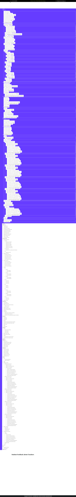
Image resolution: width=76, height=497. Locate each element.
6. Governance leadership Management (12, 386)
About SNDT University (7, 228)
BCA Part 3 (7, 287)
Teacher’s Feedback (6, 350)
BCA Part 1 (7, 285)
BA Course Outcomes (7, 261)
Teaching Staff (5, 302)
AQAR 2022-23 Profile (8, 377)
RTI (3, 446)
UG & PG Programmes (6, 239)
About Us (4, 224)
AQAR (4, 361)
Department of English (8, 244)
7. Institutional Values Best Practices (11, 400)
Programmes (5, 238)
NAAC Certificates (6, 426)
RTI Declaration (6, 448)
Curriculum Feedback (6, 353)
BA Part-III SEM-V (9, 277)
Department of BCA (8, 252)
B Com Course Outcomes (8, 262)
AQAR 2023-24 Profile (8, 390)
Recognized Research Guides (7, 342)
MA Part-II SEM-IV (9, 295)
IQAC (4, 358)
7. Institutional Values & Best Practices (10, 441)
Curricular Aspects (9, 368)
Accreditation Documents (7, 431)
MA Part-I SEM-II (9, 292)
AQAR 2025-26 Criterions (9, 417)
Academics (4, 301)
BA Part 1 (7, 269)
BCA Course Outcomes (8, 263)
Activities (4, 327)
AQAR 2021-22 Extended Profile (10, 366)
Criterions (6, 433)
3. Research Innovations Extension (11, 383)
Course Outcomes (6, 260)
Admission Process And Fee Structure (8, 304)
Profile (5, 432)
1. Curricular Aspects (9, 393)
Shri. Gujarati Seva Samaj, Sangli (8, 229)
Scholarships (5, 318)
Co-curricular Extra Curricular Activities (8, 336)
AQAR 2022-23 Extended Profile (10, 378)
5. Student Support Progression (11, 385)
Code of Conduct (6, 236)
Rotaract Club (5, 324)
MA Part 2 (7, 293)
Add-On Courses (6, 300)
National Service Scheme (7, 334)
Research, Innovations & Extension (11, 370)
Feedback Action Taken (7, 354)
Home (4, 223)
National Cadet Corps (6, 333)
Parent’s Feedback (6, 351)
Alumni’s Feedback (6, 352)
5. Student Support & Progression (10, 439)
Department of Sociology (9, 246)
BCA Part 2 (7, 286)
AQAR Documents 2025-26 (8, 414)
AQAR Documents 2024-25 (8, 401)
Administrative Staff (6, 303)
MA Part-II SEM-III (9, 294)
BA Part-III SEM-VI (9, 278)
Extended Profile (7, 442)
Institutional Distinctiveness (7, 309)
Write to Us (4, 449)
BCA (5, 284)
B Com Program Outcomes (8, 255)
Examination (5, 319)
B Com (5, 279)
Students (4, 316)
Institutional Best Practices (7, 308)
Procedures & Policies (6, 237)
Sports (4, 328)
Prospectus (5, 317)
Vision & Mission (6, 227)
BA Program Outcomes (8, 254)
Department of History (8, 245)
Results (5, 320)
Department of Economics (9, 247)
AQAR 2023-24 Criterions (9, 392)
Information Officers (6, 447)
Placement (5, 310)
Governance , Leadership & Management (12, 374)
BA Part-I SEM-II (9, 271)
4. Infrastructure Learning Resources (11, 384)
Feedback (4, 347)
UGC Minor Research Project (7, 343)
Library (4, 338)
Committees (5, 311)
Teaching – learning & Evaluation (11, 369)
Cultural (5, 335)
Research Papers (6, 345)
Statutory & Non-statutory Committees (10, 312)
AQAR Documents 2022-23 (8, 376)
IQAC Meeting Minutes (7, 359)
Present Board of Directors (7, 231)
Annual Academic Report (7, 235)
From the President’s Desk (7, 230)
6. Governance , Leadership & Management (11, 440)
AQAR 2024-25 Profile (8, 402)
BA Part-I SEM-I (9, 270)
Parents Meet (5, 326)
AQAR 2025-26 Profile (8, 415)
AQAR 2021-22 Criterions (9, 367)
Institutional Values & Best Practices (11, 375)
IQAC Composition (7, 360)
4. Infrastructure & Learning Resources (11, 438)
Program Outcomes (6, 253)
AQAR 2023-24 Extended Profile (10, 391)
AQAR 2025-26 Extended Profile (10, 416)
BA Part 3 (7, 276)
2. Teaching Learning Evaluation (11, 382)
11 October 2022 (7, 430)
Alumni (4, 325)
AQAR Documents (6, 362)
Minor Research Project (7, 344)
